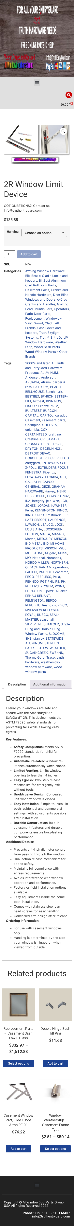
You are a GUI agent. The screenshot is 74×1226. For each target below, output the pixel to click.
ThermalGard (35, 657)
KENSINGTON (45, 510)
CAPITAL (31, 415)
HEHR (61, 491)
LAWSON (32, 524)
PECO (29, 577)
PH (63, 581)
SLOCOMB (56, 634)
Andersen (32, 377)
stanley (38, 638)
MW (28, 558)
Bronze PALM (48, 406)
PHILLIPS (32, 586)
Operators (61, 309)
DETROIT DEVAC (37, 453)
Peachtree (60, 572)
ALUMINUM (49, 373)
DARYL (46, 444)
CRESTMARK (49, 439)
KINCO (62, 510)
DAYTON (31, 449)
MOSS (62, 553)
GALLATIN (33, 482)
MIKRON (50, 548)
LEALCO (47, 524)
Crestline (31, 439)
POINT (59, 586)
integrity (38, 501)
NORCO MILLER (37, 562)
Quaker (61, 591)
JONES (30, 505)
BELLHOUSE (34, 392)
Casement (32, 420)
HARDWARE (34, 491)
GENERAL (32, 487)
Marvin (30, 539)
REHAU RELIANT (37, 596)
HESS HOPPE (35, 496)
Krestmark (53, 515)
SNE (28, 638)
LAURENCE (56, 520)
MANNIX (58, 534)
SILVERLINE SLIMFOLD (42, 624)
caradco (61, 415)
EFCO (64, 458)
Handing (13, 231)
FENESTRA (33, 472)
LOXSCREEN (53, 529)
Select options (18, 1063)
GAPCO (47, 482)
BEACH (55, 387)
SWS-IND (56, 653)
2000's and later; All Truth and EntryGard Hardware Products (44, 368)
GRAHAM (59, 487)
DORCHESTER (36, 458)
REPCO (51, 600)
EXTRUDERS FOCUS (53, 468)
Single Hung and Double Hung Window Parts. (47, 629)
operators (60, 567)
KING (29, 515)
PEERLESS (43, 577)
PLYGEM (46, 586)
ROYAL (30, 615)
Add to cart (28, 254)
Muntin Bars (43, 309)
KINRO (39, 515)
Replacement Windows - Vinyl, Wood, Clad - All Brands (43, 323)
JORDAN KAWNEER (52, 505)
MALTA (45, 534)
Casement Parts (37, 290)
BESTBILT (32, 396)
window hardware (38, 667)
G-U (63, 477)
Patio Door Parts (37, 314)
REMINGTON (34, 600)
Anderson (48, 377)
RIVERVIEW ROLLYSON (42, 610)
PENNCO (31, 581)
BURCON (50, 411)
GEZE (46, 487)
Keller (29, 510)
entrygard (32, 463)
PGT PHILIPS (49, 581)
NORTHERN (59, 562)
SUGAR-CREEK (36, 653)
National (38, 558)
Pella (56, 577)
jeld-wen (52, 501)
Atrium (46, 382)
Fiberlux (49, 472)
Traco (50, 657)
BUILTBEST (33, 411)
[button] (37, 82)
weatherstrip (50, 662)
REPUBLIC (32, 605)
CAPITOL (46, 415)
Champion (32, 425)
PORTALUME (34, 591)
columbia (32, 430)
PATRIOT (45, 572)
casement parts (53, 420)
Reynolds (49, 605)
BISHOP (31, 406)
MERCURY (44, 539)
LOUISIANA (33, 529)
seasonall (47, 619)
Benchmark (54, 392)
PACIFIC (31, 572)
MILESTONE (34, 553)
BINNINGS (53, 401)
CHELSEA (49, 425)
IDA (27, 501)
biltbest (38, 401)
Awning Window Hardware (45, 271)
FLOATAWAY (34, 477)
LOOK (59, 524)
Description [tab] (17, 684)
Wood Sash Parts (47, 347)
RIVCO (62, 605)
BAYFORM (40, 387)
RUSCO (42, 615)
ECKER (53, 458)
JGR (64, 501)
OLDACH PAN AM (38, 567)
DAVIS (57, 444)
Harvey (50, 491)
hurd (66, 496)
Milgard (50, 553)
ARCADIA (32, 382)
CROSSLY (32, 444)
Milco (62, 548)
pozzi (50, 591)
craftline (55, 434)
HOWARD (54, 496)
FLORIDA (51, 477)
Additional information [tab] (50, 684)
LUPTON (31, 534)
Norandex (54, 558)
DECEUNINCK (50, 449)
